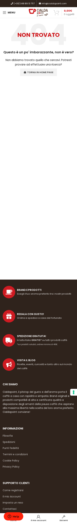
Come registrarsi (13, 490)
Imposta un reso (13, 502)
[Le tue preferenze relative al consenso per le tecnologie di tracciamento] (73, 392)
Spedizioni (9, 442)
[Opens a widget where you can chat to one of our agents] (13, 516)
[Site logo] (38, 12)
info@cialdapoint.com (54, 3)
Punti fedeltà (11, 448)
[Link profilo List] (38, 364)
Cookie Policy (11, 460)
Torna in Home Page (40, 72)
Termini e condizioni (15, 454)
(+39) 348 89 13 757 (24, 3)
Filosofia (8, 436)
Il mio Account (12, 496)
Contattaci (9, 509)
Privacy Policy (11, 466)
